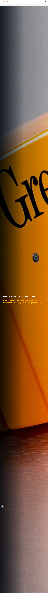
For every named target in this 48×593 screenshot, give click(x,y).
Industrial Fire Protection (12, 5)
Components (21, 5)
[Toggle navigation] (45, 1)
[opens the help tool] (2, 506)
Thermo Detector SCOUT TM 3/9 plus (32, 5)
